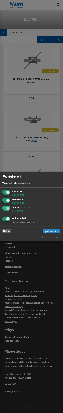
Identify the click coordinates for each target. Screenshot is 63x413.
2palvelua (18, 194)
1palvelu (17, 211)
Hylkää (6, 231)
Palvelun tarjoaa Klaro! (49, 237)
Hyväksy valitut (51, 231)
